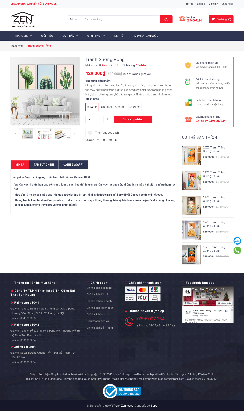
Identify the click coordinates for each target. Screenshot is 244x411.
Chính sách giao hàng (99, 287)
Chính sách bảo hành (99, 301)
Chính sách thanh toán (100, 307)
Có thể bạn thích (199, 137)
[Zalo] (237, 241)
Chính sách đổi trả (97, 294)
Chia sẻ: (90, 139)
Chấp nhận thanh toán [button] (145, 283)
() (224, 19)
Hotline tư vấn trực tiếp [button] (146, 311)
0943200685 (28, 318)
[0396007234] (237, 250)
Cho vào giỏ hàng (133, 119)
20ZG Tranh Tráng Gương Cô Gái (214, 149)
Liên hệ (201, 3)
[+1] (117, 140)
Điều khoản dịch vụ (98, 321)
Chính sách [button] (99, 283)
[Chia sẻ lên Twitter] (104, 140)
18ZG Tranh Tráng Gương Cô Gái (214, 199)
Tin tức (189, 3)
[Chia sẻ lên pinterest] (110, 140)
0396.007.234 (150, 318)
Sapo (154, 405)
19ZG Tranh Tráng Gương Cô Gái (214, 174)
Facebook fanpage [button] (200, 283)
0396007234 (194, 20)
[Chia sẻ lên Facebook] (98, 140)
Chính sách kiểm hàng (100, 327)
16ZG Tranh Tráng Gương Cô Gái (214, 249)
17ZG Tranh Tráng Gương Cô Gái (214, 224)
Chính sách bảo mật (99, 314)
